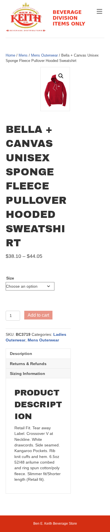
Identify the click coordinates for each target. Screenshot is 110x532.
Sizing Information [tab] (27, 373)
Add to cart (38, 315)
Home (10, 55)
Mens (23, 55)
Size (10, 278)
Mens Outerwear (44, 55)
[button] (61, 76)
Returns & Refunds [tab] (28, 363)
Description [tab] (21, 353)
